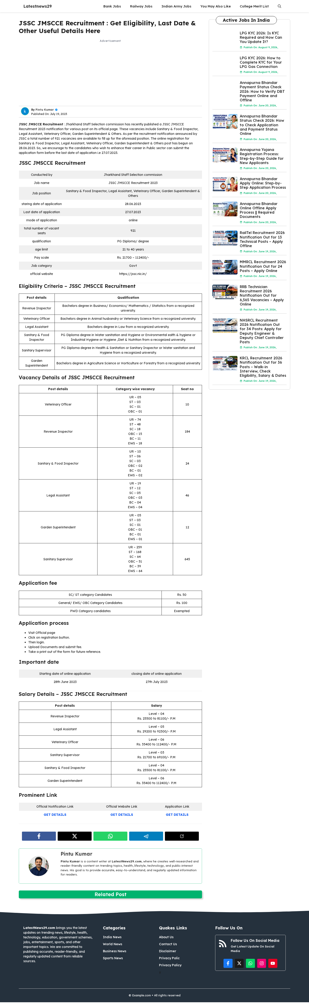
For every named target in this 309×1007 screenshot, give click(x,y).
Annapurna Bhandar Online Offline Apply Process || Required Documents (259, 210)
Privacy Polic (169, 958)
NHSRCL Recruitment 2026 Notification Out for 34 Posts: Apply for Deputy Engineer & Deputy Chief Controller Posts (262, 331)
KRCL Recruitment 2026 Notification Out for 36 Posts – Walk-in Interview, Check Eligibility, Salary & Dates (263, 367)
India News (112, 937)
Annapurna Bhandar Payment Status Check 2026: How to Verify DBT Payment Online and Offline (262, 91)
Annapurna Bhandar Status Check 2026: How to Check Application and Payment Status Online (262, 125)
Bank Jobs (112, 6)
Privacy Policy (170, 965)
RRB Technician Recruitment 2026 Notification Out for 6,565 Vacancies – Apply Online (262, 295)
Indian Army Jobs (176, 6)
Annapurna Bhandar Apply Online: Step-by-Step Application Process (263, 183)
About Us (166, 937)
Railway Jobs (141, 6)
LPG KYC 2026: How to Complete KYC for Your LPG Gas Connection (261, 62)
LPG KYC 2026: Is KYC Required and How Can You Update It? (261, 37)
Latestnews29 (37, 6)
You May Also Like (215, 6)
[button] (279, 6)
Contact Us (168, 944)
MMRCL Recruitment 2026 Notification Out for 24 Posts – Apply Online (263, 266)
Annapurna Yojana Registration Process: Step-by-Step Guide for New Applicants (262, 156)
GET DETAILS (55, 815)
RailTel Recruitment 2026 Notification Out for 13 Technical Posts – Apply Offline (262, 239)
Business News (114, 951)
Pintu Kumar (45, 109)
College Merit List (254, 6)
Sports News (113, 958)
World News (112, 944)
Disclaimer (167, 951)
